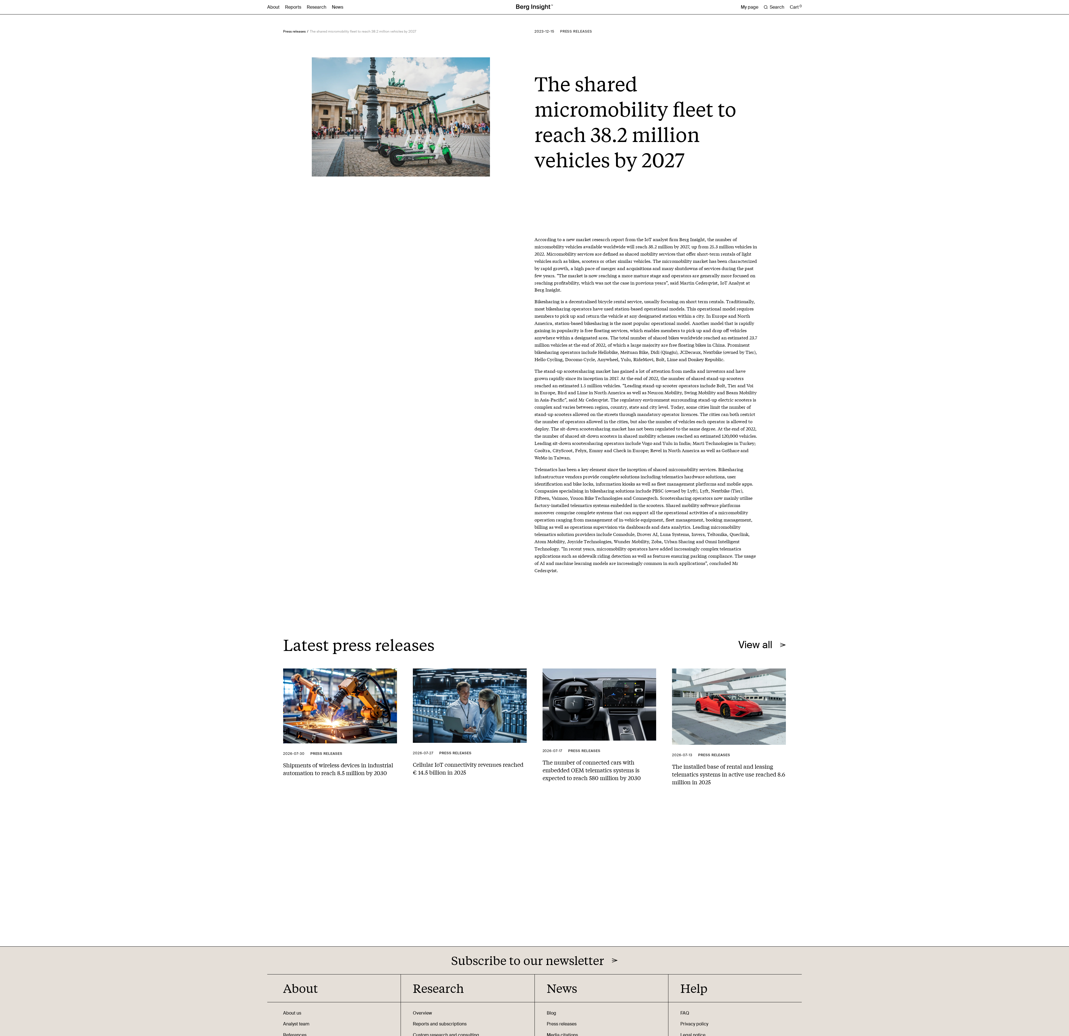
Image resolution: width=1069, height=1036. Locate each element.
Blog (551, 1013)
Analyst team (296, 1024)
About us (292, 1013)
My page (749, 7)
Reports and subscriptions (440, 1024)
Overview (422, 1013)
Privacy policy (694, 1024)
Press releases (294, 31)
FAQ (684, 1013)
